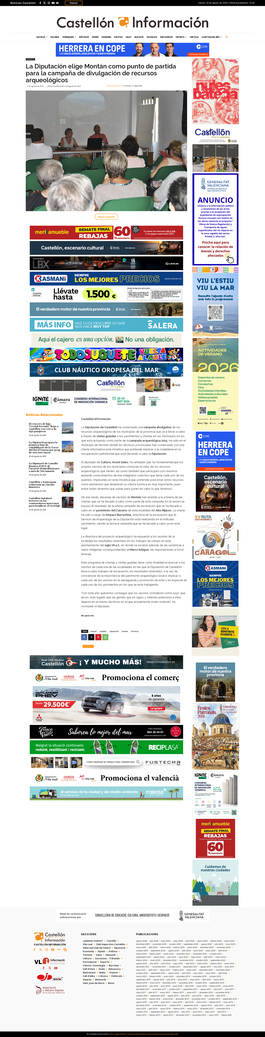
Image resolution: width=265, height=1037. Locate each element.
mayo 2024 (210, 951)
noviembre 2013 (223, 1009)
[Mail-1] (57, 3)
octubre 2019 (215, 976)
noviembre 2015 (198, 999)
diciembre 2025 (143, 944)
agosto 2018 (141, 986)
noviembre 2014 (159, 1005)
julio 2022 (154, 963)
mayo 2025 (141, 947)
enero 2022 (229, 963)
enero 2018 (228, 986)
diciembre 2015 (182, 999)
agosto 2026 (141, 941)
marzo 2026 (202, 941)
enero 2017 (191, 992)
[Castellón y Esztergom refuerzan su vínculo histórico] (67, 486)
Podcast (74, 3)
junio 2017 (229, 989)
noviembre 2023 (200, 954)
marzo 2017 (165, 992)
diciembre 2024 (207, 947)
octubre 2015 (214, 999)
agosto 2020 (173, 973)
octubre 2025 (175, 944)
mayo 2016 (209, 996)
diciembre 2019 (183, 976)
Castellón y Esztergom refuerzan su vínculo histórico (42, 485)
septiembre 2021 (190, 967)
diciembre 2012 (182, 1015)
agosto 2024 (173, 951)
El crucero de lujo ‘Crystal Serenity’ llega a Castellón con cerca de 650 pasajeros (43, 428)
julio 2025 (219, 944)
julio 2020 (186, 973)
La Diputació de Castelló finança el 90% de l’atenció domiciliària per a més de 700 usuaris (44, 467)
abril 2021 (153, 970)
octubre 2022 (202, 960)
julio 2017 (218, 989)
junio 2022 (165, 963)
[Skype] (65, 950)
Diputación (114, 631)
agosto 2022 (141, 963)
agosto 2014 (206, 1005)
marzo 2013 (141, 1015)
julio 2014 (219, 1005)
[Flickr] (59, 950)
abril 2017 (153, 992)
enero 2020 (169, 976)
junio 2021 (229, 967)
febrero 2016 (154, 999)
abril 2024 (222, 951)
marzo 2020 (141, 976)
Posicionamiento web (169, 1034)
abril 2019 (206, 980)
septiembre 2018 (217, 983)
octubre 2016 (142, 996)
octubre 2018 (201, 983)
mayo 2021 (141, 970)
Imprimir (88, 646)
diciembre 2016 (206, 992)
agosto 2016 (173, 996)
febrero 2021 (178, 970)
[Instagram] (48, 3)
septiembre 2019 (143, 980)
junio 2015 (165, 1002)
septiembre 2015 (230, 999)
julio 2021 (218, 967)
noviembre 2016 (222, 992)
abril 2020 (222, 973)
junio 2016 (196, 996)
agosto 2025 (206, 944)
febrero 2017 (178, 992)
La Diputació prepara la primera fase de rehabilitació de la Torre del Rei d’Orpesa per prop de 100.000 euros (44, 447)
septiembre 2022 (218, 960)
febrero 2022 (215, 963)
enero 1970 (214, 1015)
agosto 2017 (205, 989)
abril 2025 (153, 947)
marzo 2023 (220, 957)
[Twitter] (44, 3)
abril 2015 (189, 1002)
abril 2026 (190, 941)
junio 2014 (230, 1005)
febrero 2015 (214, 1002)
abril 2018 (189, 986)
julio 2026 (154, 941)
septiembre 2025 (191, 944)
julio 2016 (185, 996)
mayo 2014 (141, 1009)
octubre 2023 (216, 954)
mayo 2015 (177, 1002)
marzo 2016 (141, 999)
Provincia (134, 631)
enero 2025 (192, 947)
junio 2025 (230, 944)
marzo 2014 (165, 1009)
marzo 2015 (201, 1002)
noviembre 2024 (224, 947)
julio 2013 (186, 1012)
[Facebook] (40, 3)
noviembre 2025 (159, 944)
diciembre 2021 (142, 967)
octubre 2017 (174, 989)
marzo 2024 (141, 954)
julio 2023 (171, 957)
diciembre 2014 (143, 1005)
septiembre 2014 (191, 1005)
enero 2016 (168, 999)
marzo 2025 (165, 947)
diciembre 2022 (170, 960)
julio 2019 (171, 980)
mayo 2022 (178, 963)
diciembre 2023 (183, 954)
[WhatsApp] (105, 637)
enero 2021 (191, 970)
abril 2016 (221, 996)
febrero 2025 (178, 947)
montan (125, 631)
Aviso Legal (114, 1034)
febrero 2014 (178, 1009)
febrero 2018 (214, 986)
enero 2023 (155, 960)
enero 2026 (229, 941)
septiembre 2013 (158, 1012)
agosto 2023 (159, 957)
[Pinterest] (98, 637)
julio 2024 (186, 951)
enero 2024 (169, 954)
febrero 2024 (155, 954)
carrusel (93, 631)
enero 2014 (192, 1009)
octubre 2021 (174, 967)
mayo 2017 (141, 992)
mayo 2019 (194, 980)
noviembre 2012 (199, 1015)
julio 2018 (154, 986)
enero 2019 (155, 983)
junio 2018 (165, 986)
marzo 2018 (201, 986)
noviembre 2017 (159, 989)
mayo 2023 (196, 957)
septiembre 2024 (158, 951)
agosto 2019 (158, 980)
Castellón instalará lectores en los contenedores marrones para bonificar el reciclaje (44, 502)
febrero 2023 (141, 960)
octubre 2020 (142, 973)
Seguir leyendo (106, 216)
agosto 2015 (141, 1002)
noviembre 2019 (199, 976)
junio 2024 (198, 951)
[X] (91, 637)
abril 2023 (208, 957)
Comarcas (30, 59)
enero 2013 (168, 1015)
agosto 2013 (173, 1012)
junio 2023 (183, 957)
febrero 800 (226, 1015)
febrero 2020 (155, 976)
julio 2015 (154, 1002)
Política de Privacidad (130, 1034)
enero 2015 (228, 1002)
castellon (103, 631)
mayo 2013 (210, 1012)
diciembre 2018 (169, 983)
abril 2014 (153, 1009)
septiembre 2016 (157, 996)
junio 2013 (197, 1012)
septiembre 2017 (190, 989)
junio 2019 (182, 980)
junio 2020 (198, 973)
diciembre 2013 (206, 1009)
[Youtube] (53, 3)
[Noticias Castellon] (132, 22)
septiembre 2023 (143, 957)
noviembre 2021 (159, 967)
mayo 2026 (178, 941)
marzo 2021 (165, 970)
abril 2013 (221, 1012)
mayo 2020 (210, 973)
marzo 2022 (202, 963)
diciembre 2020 (206, 970)
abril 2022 (190, 963)
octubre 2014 (175, 1005)
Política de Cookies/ (149, 1034)
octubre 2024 (142, 951)
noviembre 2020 (223, 970)
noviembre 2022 (186, 960)
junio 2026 (165, 941)
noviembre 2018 (185, 983)
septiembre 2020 (158, 973)
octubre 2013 (142, 1012)
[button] (226, 37)
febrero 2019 (141, 983)
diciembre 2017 (142, 989)
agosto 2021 (205, 967)
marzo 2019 (219, 980)
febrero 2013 (154, 1015)
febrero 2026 (215, 941)
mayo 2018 (177, 986)
